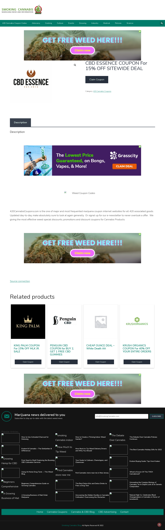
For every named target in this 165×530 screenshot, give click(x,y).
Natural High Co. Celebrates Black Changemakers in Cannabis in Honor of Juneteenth (145, 497)
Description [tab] (20, 122)
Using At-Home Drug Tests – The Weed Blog (37, 473)
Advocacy (36, 23)
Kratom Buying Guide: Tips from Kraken (145, 461)
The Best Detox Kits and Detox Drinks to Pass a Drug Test (91, 484)
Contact (124, 512)
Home (40, 512)
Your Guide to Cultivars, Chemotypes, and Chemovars (91, 461)
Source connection (20, 281)
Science (130, 23)
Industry (94, 23)
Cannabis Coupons (57, 512)
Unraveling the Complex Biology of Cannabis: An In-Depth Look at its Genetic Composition (146, 484)
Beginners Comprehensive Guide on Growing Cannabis (35, 484)
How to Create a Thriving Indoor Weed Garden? (90, 438)
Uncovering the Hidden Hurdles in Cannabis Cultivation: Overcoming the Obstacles (92, 496)
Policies (118, 23)
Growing (82, 23)
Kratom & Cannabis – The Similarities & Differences (37, 450)
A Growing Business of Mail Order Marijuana (35, 496)
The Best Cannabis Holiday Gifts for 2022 (146, 450)
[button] (75, 65)
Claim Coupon (96, 79)
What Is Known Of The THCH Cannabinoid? (141, 473)
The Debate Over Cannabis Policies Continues (143, 438)
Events (71, 23)
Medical (106, 23)
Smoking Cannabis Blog (71, 525)
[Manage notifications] (159, 525)
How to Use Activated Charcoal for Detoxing (35, 438)
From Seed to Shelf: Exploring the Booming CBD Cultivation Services (38, 461)
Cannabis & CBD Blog (83, 512)
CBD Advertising (107, 512)
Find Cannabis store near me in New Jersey (92, 473)
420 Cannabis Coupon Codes (14, 23)
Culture (60, 23)
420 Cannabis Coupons (102, 91)
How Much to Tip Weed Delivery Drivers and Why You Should (91, 450)
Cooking (48, 23)
